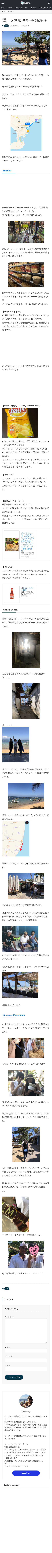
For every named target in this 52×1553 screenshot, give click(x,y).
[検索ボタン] (49, 3)
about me (26, 1473)
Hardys (7, 170)
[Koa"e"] (26, 3)
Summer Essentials (14, 1015)
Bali (6, 25)
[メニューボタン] (3, 3)
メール (8, 1356)
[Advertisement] (26, 1516)
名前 (7, 1347)
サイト (7, 1365)
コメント (9, 1317)
